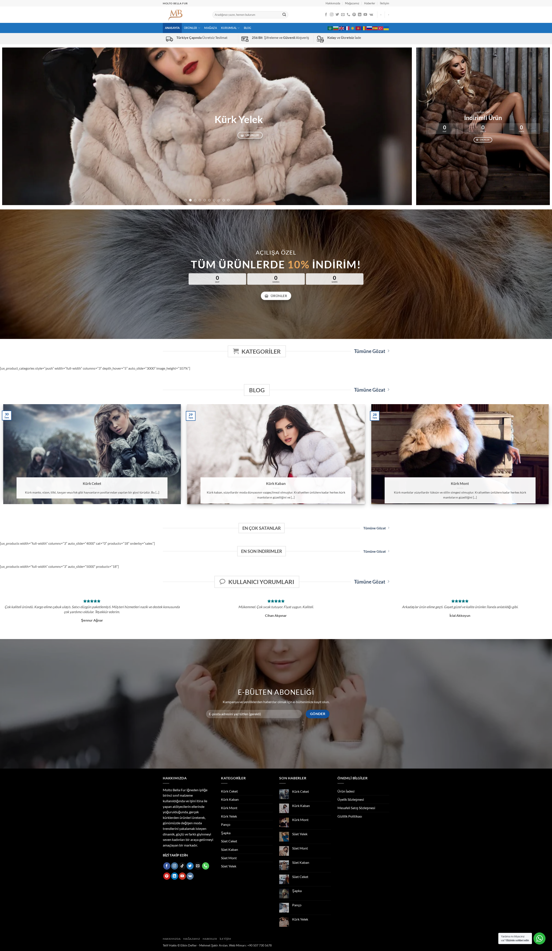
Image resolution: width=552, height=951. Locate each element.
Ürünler (190, 28)
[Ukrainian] (386, 28)
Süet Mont (229, 858)
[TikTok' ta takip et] (182, 866)
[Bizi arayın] (348, 15)
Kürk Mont (460, 483)
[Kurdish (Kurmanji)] (353, 28)
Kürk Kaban (276, 483)
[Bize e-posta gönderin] (343, 15)
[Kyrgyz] (358, 28)
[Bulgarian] (336, 28)
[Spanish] (375, 28)
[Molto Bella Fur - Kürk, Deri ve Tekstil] (184, 14)
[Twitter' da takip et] (337, 15)
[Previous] (16, 126)
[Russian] (369, 28)
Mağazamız (352, 3)
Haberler (369, 3)
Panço (225, 824)
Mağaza (210, 28)
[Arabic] (330, 28)
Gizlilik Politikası (349, 816)
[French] (347, 28)
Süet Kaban (229, 849)
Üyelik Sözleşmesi (350, 799)
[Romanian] (364, 28)
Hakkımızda (333, 3)
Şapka (226, 833)
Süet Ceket (229, 841)
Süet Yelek (228, 866)
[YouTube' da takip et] (365, 15)
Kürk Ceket (92, 483)
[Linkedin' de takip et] (359, 15)
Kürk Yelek (229, 816)
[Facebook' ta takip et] (326, 15)
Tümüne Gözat (369, 351)
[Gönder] (284, 15)
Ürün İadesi (345, 791)
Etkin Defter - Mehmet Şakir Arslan (204, 945)
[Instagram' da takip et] (331, 15)
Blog (247, 28)
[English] (341, 28)
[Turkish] (381, 28)
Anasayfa (172, 28)
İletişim (384, 3)
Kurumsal (229, 28)
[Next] (398, 126)
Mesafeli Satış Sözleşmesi (356, 808)
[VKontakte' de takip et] (371, 15)
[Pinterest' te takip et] (354, 15)
